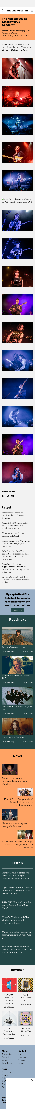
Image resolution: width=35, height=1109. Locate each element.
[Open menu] (32, 11)
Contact (5, 1060)
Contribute (7, 1063)
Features (22, 1057)
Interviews (8, 652)
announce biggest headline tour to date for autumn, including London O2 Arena (16, 568)
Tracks (21, 1060)
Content (22, 1051)
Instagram (6, 1072)
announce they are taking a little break (13, 534)
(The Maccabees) (20, 36)
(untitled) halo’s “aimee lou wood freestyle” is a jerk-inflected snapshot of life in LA (17, 875)
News (21, 1054)
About (4, 1051)
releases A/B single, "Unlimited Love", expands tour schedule (16, 544)
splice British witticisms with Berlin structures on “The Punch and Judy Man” (17, 949)
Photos (6, 36)
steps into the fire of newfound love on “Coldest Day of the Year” (17, 890)
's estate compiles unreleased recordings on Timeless (13, 515)
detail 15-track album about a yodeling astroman (15, 526)
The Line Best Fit (17, 11)
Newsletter (7, 1054)
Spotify (5, 1075)
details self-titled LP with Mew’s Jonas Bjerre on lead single (16, 580)
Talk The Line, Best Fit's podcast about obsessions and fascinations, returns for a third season (15, 555)
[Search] (3, 10)
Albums (21, 1063)
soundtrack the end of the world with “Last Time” (16, 905)
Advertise (6, 1057)
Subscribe (17, 610)
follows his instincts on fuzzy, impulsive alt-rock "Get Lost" (17, 935)
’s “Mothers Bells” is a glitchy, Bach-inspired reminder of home (15, 920)
